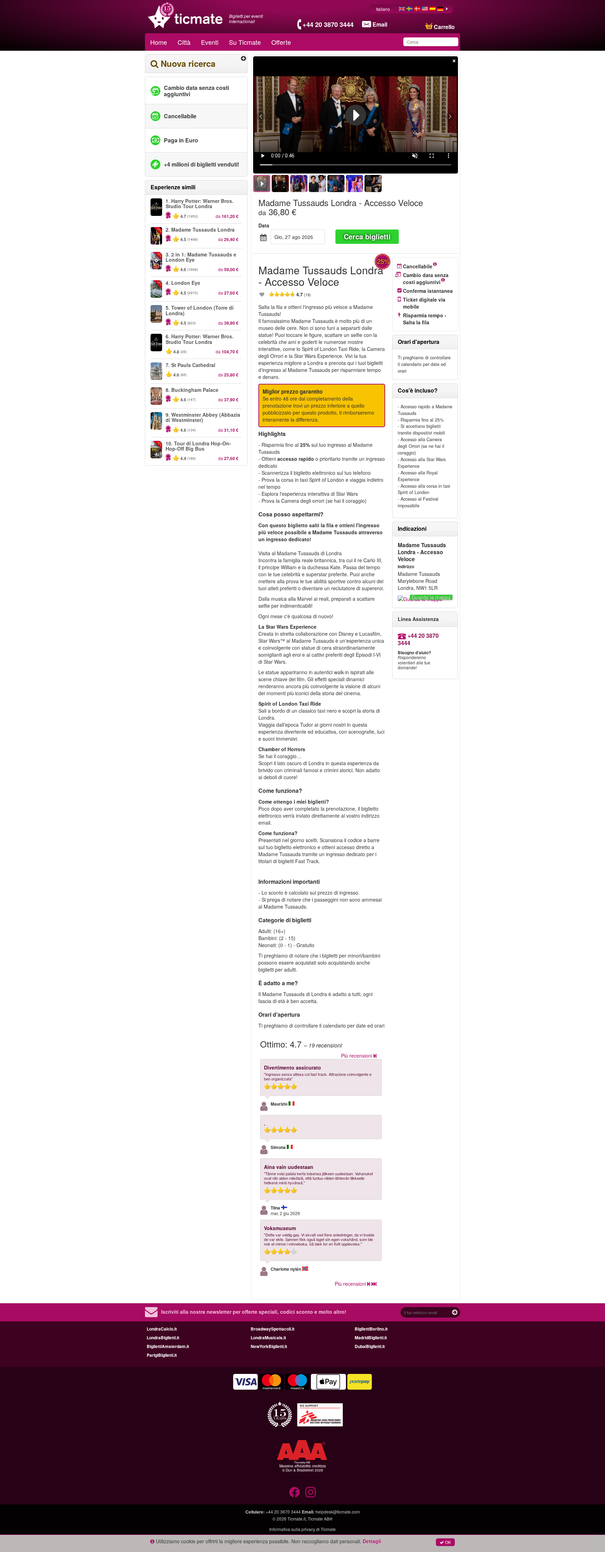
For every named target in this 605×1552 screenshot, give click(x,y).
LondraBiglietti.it (163, 1337)
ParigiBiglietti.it (162, 1355)
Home (158, 42)
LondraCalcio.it (162, 1329)
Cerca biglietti (367, 236)
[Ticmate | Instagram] (310, 1492)
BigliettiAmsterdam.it (168, 1346)
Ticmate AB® (320, 1519)
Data (263, 225)
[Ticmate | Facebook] (294, 1492)
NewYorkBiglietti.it (269, 1346)
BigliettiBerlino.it (371, 1329)
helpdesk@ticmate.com (337, 1512)
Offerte (281, 42)
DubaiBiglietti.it (370, 1346)
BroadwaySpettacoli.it (272, 1329)
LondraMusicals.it (268, 1337)
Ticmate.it (296, 1519)
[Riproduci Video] (355, 115)
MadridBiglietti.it (371, 1337)
